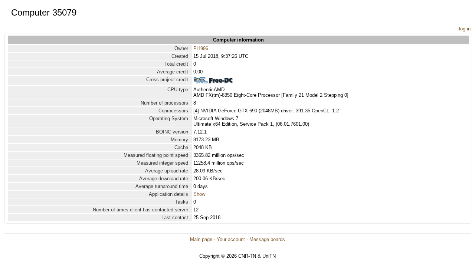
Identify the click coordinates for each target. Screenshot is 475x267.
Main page (201, 239)
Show (199, 194)
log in (465, 29)
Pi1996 (200, 48)
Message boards (267, 239)
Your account (231, 239)
